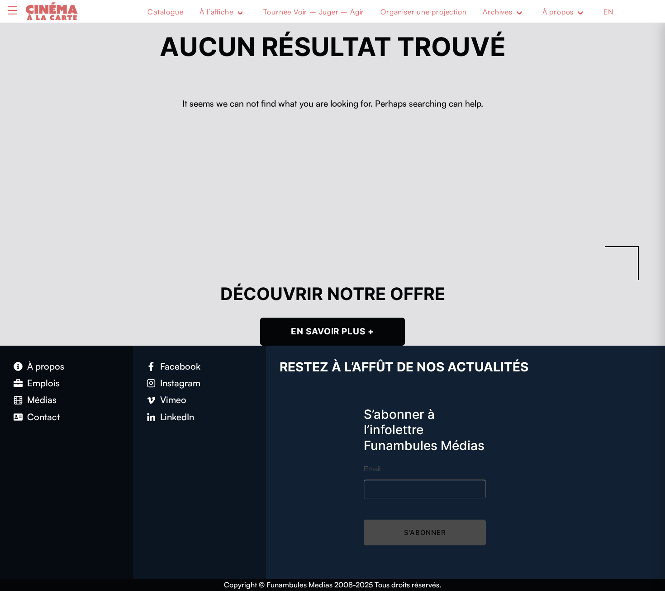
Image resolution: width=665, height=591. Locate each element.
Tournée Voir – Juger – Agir (314, 11)
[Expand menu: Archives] (519, 12)
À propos (558, 11)
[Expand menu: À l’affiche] (240, 12)
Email (372, 469)
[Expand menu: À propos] (580, 12)
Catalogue (165, 11)
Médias (42, 399)
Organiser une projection (423, 11)
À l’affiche (216, 11)
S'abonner (425, 532)
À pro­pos (45, 366)
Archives (497, 11)
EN (608, 11)
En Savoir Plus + (332, 331)
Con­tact (43, 416)
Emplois (43, 383)
